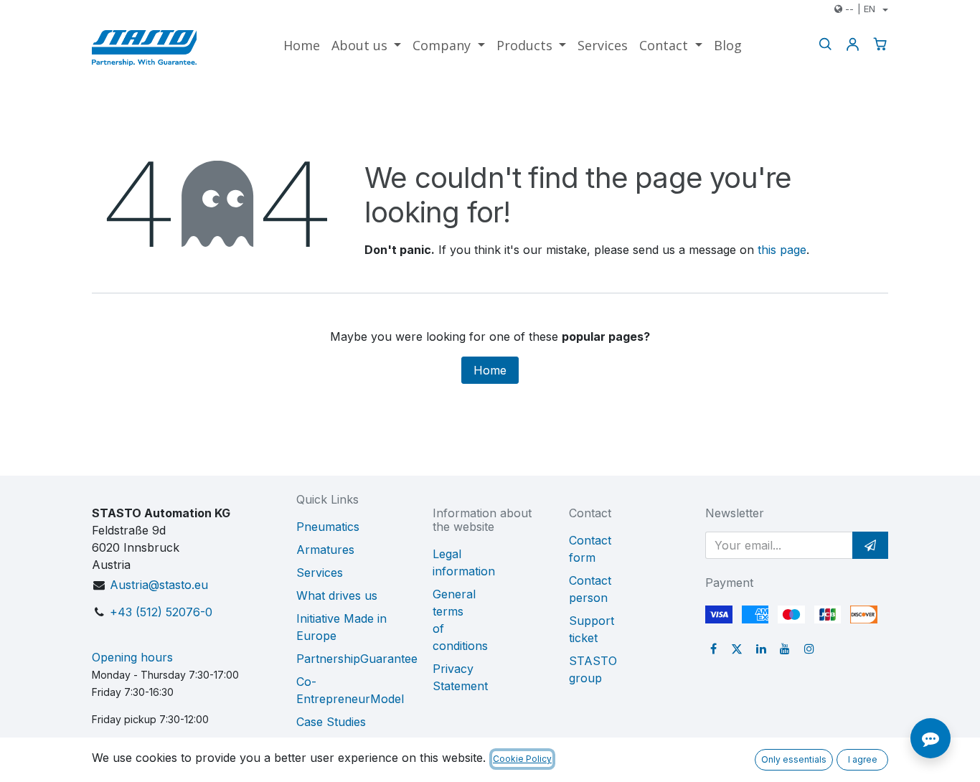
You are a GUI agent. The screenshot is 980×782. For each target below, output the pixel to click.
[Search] (825, 44)
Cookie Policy (522, 758)
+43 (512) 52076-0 (161, 612)
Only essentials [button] (793, 759)
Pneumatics (327, 526)
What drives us (336, 595)
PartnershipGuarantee (357, 658)
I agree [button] (862, 759)
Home (490, 370)
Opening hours (132, 657)
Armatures (325, 549)
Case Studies (331, 722)
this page (782, 249)
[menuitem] (302, 45)
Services (319, 572)
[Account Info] (852, 44)
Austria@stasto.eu (159, 585)
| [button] (860, 8)
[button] (870, 545)
